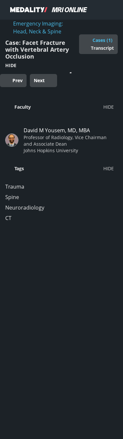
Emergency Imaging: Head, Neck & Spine (38, 27)
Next (39, 80)
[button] (59, 107)
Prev (17, 80)
